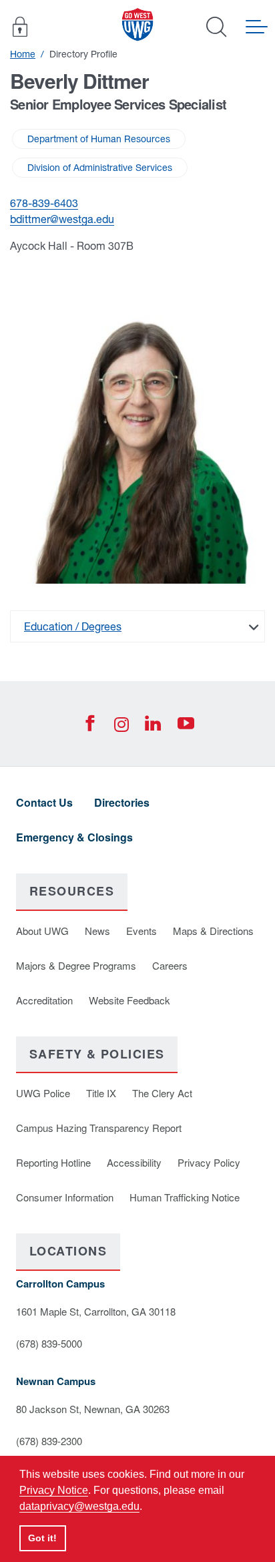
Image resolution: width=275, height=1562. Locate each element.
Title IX (101, 1093)
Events (141, 931)
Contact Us (44, 802)
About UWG (42, 931)
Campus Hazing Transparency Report (99, 1128)
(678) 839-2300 (49, 1441)
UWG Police (43, 1093)
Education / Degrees (72, 626)
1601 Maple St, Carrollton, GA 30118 (96, 1311)
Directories (122, 802)
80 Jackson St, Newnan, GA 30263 (93, 1409)
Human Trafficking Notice (184, 1197)
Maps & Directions (213, 931)
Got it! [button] (42, 1538)
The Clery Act (162, 1093)
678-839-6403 (44, 203)
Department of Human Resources (98, 139)
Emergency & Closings (74, 837)
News (97, 931)
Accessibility (134, 1162)
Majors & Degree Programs (76, 965)
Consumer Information (64, 1197)
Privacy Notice (53, 1490)
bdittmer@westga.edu (62, 219)
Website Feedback (129, 1000)
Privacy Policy (209, 1162)
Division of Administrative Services (99, 167)
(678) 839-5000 (49, 1343)
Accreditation (44, 1000)
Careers (170, 965)
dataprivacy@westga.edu (79, 1506)
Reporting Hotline (53, 1162)
